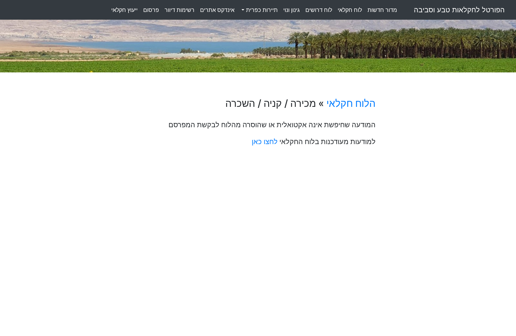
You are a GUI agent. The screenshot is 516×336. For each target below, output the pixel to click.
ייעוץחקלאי (124, 9)
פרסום (151, 9)
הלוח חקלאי (351, 103)
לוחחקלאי (350, 9)
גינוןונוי (291, 9)
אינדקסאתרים (217, 9)
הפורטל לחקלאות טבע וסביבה (459, 10)
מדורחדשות (382, 9)
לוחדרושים (318, 9)
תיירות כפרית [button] (261, 9)
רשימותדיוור (179, 9)
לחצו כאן (265, 141)
